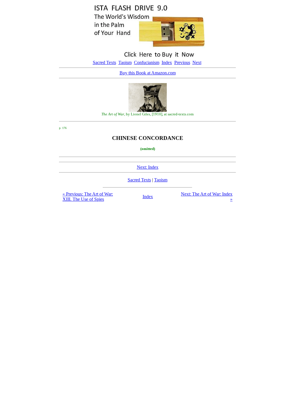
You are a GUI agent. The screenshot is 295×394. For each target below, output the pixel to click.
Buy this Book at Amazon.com (148, 72)
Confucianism (146, 62)
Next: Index (147, 167)
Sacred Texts (104, 62)
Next (196, 62)
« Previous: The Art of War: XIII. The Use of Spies (88, 197)
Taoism (125, 62)
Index (167, 62)
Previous (182, 62)
